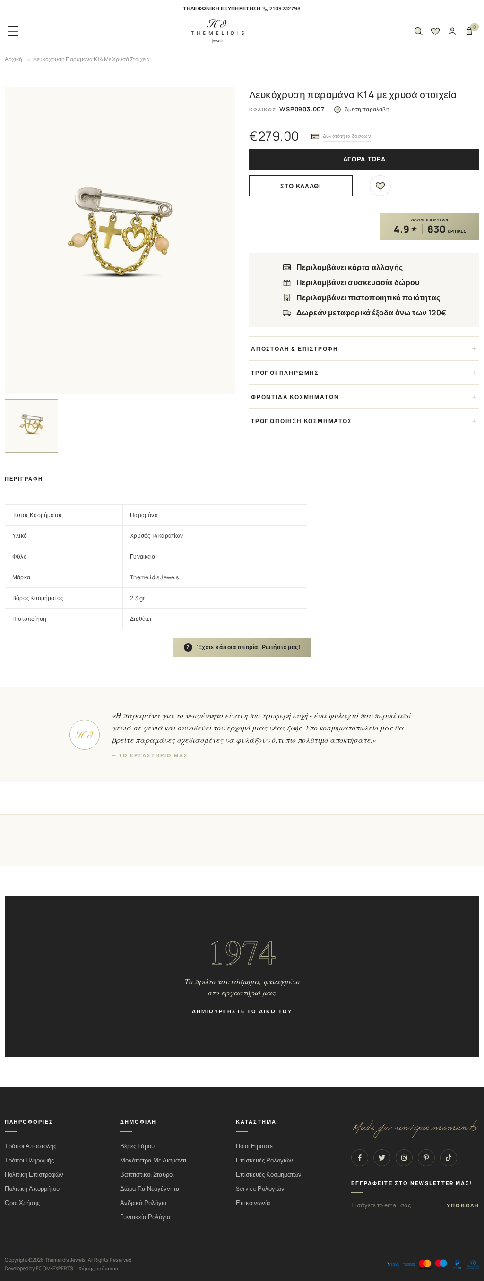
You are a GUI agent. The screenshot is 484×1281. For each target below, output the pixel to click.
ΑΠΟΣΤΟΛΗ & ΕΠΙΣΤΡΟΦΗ (294, 348)
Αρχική (13, 59)
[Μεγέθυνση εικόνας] (120, 240)
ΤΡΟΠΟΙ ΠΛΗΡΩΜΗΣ (285, 372)
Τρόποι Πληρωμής (29, 1160)
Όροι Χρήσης (22, 1203)
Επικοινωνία (253, 1203)
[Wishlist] (435, 31)
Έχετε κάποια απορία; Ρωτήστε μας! (243, 647)
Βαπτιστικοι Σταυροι (147, 1175)
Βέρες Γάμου (137, 1146)
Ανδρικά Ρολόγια (143, 1203)
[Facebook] (359, 1157)
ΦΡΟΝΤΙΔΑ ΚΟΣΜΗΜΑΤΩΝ (295, 396)
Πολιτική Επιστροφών (34, 1175)
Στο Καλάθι (300, 186)
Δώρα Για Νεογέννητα (150, 1189)
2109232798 (285, 8)
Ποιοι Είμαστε (254, 1146)
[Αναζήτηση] (418, 31)
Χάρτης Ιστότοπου (98, 1268)
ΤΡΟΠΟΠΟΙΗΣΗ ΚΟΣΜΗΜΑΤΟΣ (301, 420)
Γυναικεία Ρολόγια (145, 1217)
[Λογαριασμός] (452, 31)
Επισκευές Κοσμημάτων (269, 1175)
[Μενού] (13, 31)
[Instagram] (404, 1157)
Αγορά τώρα (364, 159)
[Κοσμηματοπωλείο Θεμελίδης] (217, 31)
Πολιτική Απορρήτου (32, 1189)
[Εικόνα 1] (31, 426)
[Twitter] (381, 1157)
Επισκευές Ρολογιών (264, 1160)
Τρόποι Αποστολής (30, 1146)
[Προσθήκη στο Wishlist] (380, 185)
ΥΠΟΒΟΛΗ (463, 1205)
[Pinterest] (426, 1157)
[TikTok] (448, 1157)
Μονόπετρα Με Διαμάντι (153, 1160)
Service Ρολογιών (260, 1189)
